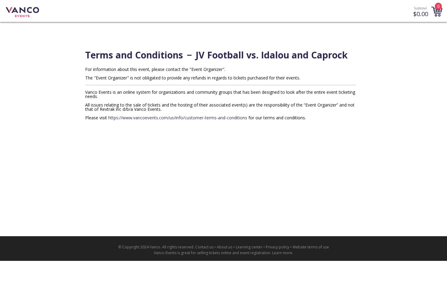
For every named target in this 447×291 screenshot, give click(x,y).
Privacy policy (277, 247)
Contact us (204, 247)
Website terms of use (311, 247)
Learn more (282, 252)
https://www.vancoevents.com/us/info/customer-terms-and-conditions (177, 118)
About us (224, 247)
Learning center (249, 247)
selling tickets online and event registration (233, 252)
